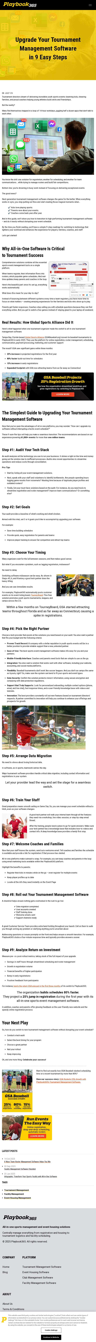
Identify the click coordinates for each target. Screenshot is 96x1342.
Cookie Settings (51, 1330)
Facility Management (14, 1194)
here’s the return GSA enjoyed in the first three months (37, 986)
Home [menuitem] (5, 1266)
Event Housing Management (17, 1198)
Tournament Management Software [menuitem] (41, 1266)
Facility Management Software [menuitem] (39, 1282)
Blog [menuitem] (5, 1272)
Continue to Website (51, 1337)
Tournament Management (16, 1190)
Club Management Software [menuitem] (37, 1277)
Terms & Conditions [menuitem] (13, 1309)
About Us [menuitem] (7, 1303)
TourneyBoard (37, 595)
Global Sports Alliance (34, 337)
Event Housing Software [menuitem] (35, 1272)
